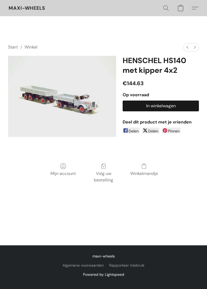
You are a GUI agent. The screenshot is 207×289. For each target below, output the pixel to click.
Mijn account (63, 173)
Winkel (31, 47)
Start (13, 47)
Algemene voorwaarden (83, 265)
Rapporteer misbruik (126, 265)
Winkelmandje (144, 173)
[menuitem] (187, 47)
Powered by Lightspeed (103, 274)
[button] (27, 8)
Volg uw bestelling (103, 177)
